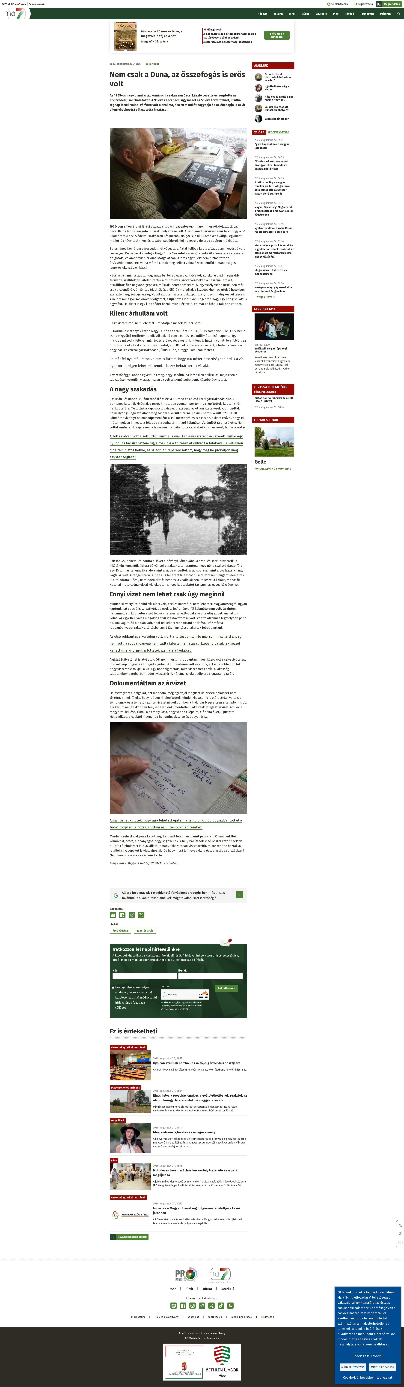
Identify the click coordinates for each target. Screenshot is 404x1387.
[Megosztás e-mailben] (113, 915)
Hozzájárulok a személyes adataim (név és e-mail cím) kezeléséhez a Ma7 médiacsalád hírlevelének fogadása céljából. (136, 998)
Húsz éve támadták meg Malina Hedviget (279, 98)
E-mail (182, 970)
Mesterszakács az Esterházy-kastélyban (227, 41)
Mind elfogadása (382, 1367)
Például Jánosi (212, 29)
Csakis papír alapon (277, 118)
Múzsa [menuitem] (305, 13)
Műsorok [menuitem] (385, 13)
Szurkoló (227, 1289)
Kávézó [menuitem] (349, 13)
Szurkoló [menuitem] (321, 13)
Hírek (189, 1289)
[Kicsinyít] (400, 1234)
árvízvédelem (120, 930)
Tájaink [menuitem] (278, 13)
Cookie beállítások (241, 1316)
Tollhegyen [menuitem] (367, 13)
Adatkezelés (215, 1316)
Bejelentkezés (339, 4)
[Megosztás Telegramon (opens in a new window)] (132, 915)
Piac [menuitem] (336, 13)
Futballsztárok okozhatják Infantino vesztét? (278, 77)
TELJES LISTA (264, 297)
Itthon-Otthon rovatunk (272, 469)
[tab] (259, 132)
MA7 (173, 1289)
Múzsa (207, 1289)
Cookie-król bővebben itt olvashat (367, 1377)
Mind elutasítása (352, 1367)
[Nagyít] (400, 1226)
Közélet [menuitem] (262, 13)
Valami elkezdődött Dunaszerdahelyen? (276, 108)
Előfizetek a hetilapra (277, 35)
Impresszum (137, 1316)
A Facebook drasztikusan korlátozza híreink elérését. (147, 955)
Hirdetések (267, 1316)
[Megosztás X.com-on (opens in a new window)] (141, 915)
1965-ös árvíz (145, 930)
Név (115, 970)
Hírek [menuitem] (292, 13)
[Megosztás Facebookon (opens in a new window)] (122, 915)
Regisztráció (365, 4)
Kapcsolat (193, 1316)
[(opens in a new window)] (173, 1306)
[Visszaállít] (400, 1242)
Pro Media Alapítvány (166, 1316)
